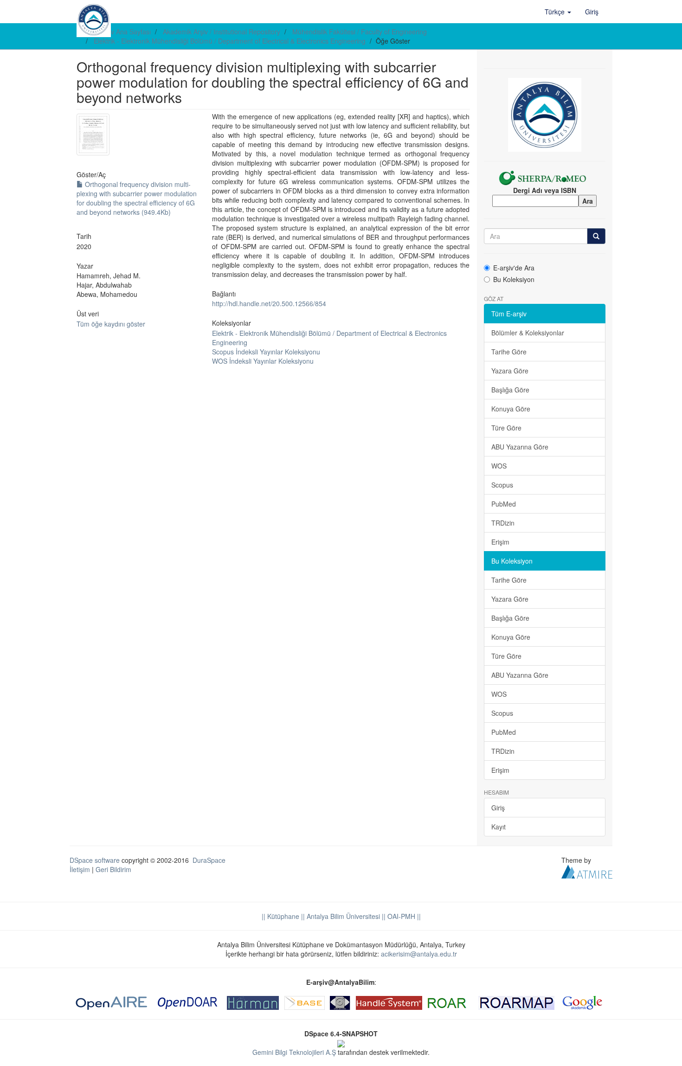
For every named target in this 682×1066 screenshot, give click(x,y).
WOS (499, 465)
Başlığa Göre (510, 389)
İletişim (80, 869)
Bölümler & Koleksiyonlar (527, 332)
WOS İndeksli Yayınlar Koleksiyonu (263, 361)
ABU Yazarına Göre (519, 446)
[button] (558, 11)
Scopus (502, 484)
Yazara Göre (509, 370)
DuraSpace (209, 860)
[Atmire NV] (586, 870)
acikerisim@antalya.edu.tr (419, 953)
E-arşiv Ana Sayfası (122, 31)
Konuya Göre (510, 408)
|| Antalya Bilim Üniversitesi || (342, 916)
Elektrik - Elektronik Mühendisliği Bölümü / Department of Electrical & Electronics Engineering (230, 40)
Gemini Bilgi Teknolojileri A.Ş (294, 1052)
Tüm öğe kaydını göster (111, 323)
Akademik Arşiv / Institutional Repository (221, 31)
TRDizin (503, 522)
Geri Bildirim (113, 869)
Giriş (498, 807)
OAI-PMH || (403, 916)
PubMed (503, 503)
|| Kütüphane (280, 916)
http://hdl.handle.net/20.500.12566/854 (269, 303)
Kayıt (498, 826)
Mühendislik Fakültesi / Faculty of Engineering (359, 31)
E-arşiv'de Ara (513, 267)
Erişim (500, 541)
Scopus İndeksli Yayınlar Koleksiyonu (266, 351)
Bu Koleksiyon (513, 279)
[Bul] (596, 236)
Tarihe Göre (509, 351)
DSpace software (95, 860)
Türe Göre (506, 427)
